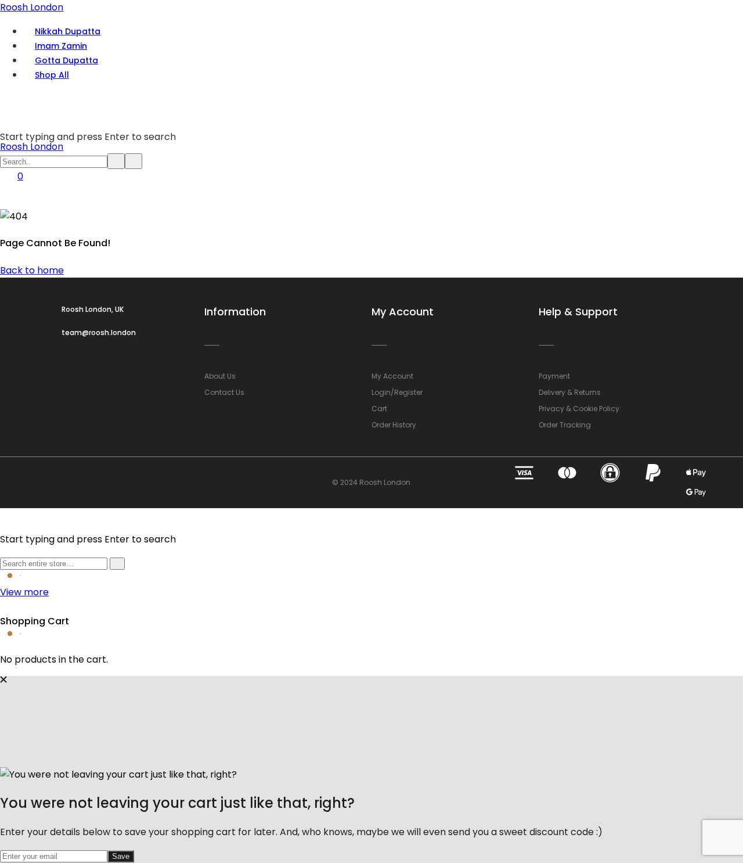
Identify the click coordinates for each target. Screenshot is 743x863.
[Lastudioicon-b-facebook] (43, 482)
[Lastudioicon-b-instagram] (69, 482)
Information (235, 311)
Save (120, 856)
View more (24, 592)
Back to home (32, 270)
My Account (403, 311)
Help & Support (578, 311)
